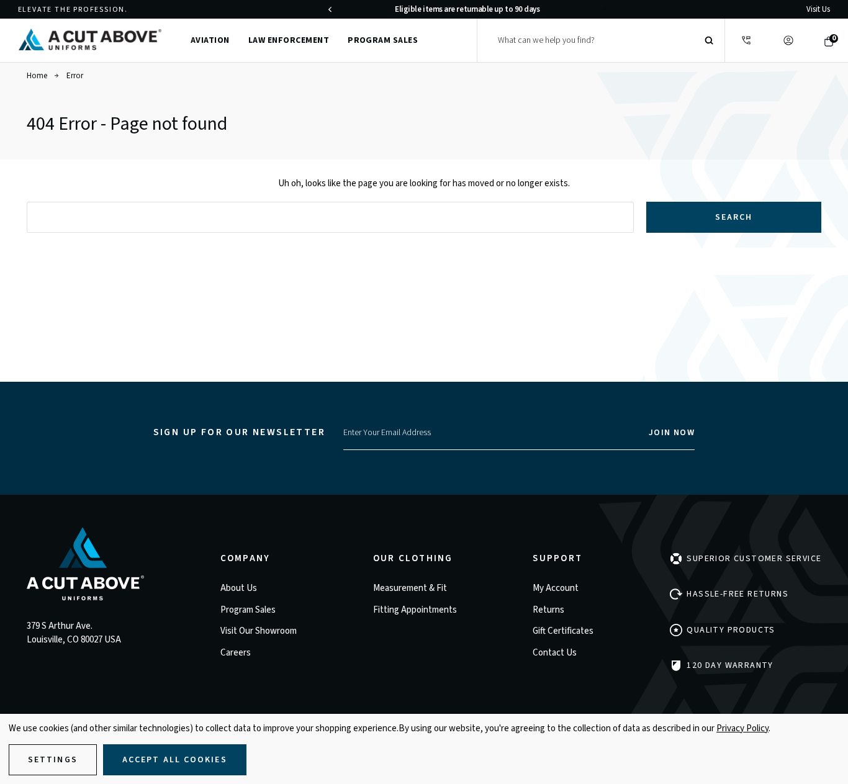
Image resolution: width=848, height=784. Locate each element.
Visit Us (818, 9)
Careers (235, 652)
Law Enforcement (288, 40)
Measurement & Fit (410, 588)
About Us (238, 588)
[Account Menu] (788, 40)
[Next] (604, 9)
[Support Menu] (746, 40)
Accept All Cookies (174, 760)
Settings (53, 760)
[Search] (708, 40)
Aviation (210, 40)
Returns (548, 609)
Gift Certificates (563, 631)
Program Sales (383, 40)
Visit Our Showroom (258, 631)
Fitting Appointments (415, 609)
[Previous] (329, 9)
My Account (556, 588)
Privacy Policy (742, 728)
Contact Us (555, 652)
